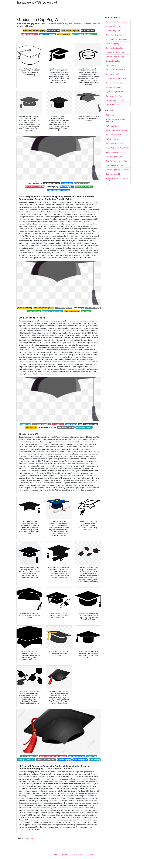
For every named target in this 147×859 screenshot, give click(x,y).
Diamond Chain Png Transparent (118, 22)
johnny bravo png (34, 311)
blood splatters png (35, 183)
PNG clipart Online (112, 139)
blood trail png (67, 183)
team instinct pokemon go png (34, 30)
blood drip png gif (66, 187)
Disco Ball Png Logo (113, 30)
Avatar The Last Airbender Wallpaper (115, 120)
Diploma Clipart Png (113, 61)
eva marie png (25, 424)
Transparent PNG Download (36, 2)
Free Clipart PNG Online (114, 143)
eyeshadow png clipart (66, 427)
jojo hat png (85, 311)
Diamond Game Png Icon (115, 56)
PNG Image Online (112, 126)
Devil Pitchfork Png (112, 104)
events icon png (71, 424)
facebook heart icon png (47, 427)
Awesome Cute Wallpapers (115, 152)
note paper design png (76, 756)
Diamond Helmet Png (113, 87)
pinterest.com (29, 838)
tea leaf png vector (87, 30)
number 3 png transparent (46, 760)
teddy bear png (77, 34)
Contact (65, 854)
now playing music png (26, 760)
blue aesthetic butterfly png (35, 187)
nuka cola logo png (64, 760)
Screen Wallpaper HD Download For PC (117, 179)
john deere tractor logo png (43, 308)
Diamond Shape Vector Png (116, 78)
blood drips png (52, 187)
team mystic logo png (47, 34)
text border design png (29, 34)
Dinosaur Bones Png (113, 26)
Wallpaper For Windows (114, 165)
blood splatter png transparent (59, 190)
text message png (53, 30)
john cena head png (93, 308)
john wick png (79, 308)
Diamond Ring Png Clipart (115, 83)
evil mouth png (57, 424)
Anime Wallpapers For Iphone (116, 130)
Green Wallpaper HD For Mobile (117, 148)
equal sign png (31, 427)
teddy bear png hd (63, 34)
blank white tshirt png (51, 183)
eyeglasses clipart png (84, 427)
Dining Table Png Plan (114, 35)
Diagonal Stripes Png (113, 74)
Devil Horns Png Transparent (116, 39)
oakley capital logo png (29, 756)
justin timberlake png (71, 311)
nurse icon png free (80, 760)
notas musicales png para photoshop (53, 756)
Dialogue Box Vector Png (115, 52)
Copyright (89, 854)
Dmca (56, 854)
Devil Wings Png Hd (113, 65)
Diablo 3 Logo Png (112, 43)
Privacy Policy (77, 854)
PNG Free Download (113, 135)
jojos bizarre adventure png (52, 311)
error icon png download (41, 424)
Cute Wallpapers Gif (113, 174)
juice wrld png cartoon (64, 308)
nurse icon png (94, 760)
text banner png (90, 34)
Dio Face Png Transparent (115, 70)
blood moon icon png (82, 183)
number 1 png (92, 756)
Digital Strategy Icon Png (115, 91)
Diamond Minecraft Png (114, 100)
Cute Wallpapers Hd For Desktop (118, 169)
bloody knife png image (83, 187)
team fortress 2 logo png (70, 30)
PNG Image (110, 115)
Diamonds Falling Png (114, 96)
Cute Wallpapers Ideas (114, 156)
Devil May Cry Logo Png (114, 48)
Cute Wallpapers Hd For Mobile (117, 161)
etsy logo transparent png (88, 424)
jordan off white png (24, 308)
